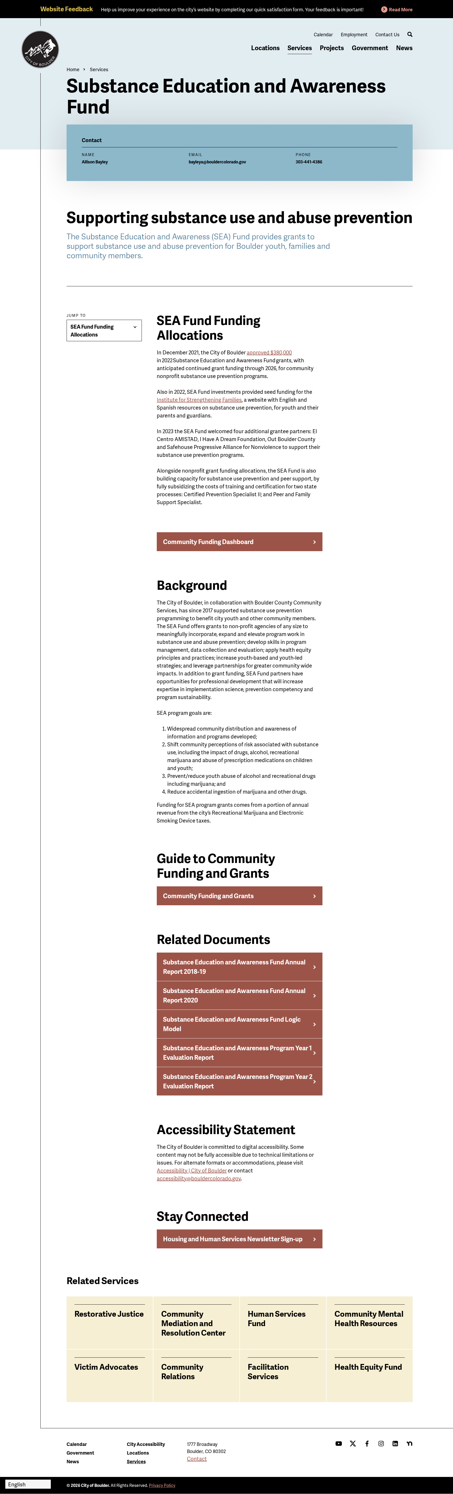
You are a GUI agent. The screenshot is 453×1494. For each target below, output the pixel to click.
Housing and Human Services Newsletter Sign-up (233, 1238)
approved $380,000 (269, 352)
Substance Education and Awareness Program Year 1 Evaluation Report (237, 1052)
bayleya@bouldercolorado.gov (217, 162)
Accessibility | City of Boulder (192, 1170)
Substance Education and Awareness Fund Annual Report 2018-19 (234, 967)
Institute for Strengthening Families (199, 399)
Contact (197, 1458)
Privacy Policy (162, 1485)
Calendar (323, 34)
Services (300, 47)
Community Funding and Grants (208, 895)
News (404, 47)
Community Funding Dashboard (208, 541)
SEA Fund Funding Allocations (92, 330)
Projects (332, 47)
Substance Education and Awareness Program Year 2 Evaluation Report (237, 1081)
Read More (401, 9)
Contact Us (387, 34)
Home (73, 69)
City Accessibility (146, 1444)
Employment (354, 34)
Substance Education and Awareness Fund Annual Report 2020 (234, 995)
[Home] (40, 50)
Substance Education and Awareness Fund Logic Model (232, 1024)
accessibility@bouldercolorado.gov (199, 1178)
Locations (265, 47)
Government (370, 47)
